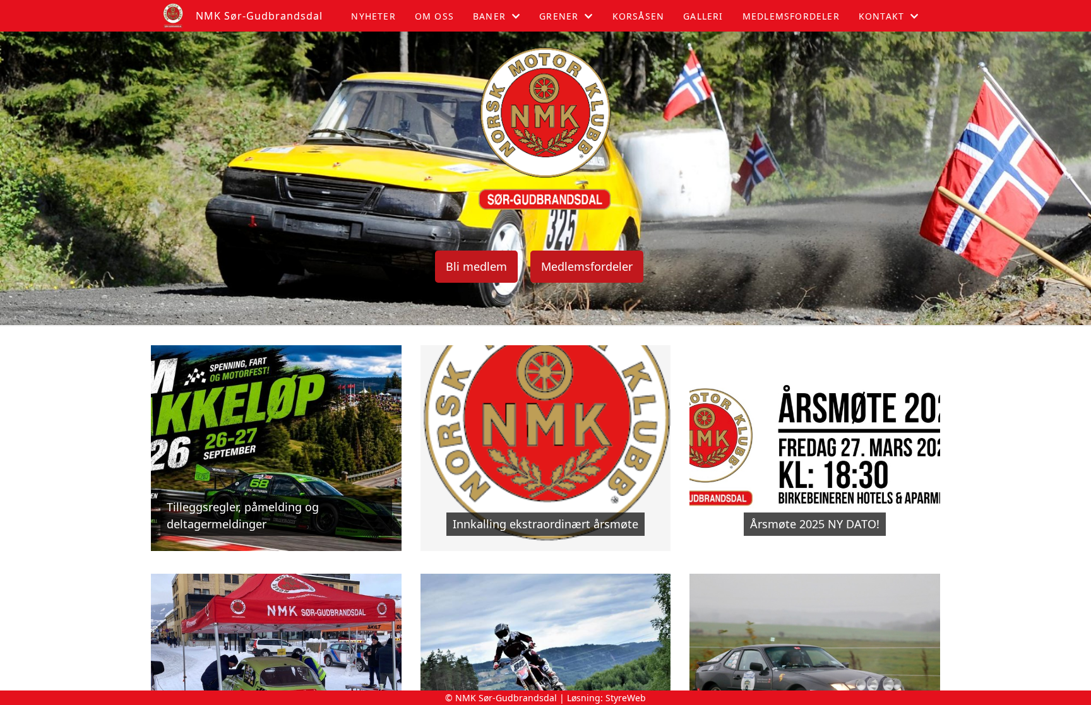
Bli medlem (476, 266)
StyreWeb (625, 698)
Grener (558, 16)
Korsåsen (638, 16)
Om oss (434, 16)
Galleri (703, 16)
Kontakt (881, 16)
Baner (489, 16)
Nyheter (373, 16)
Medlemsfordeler (791, 16)
